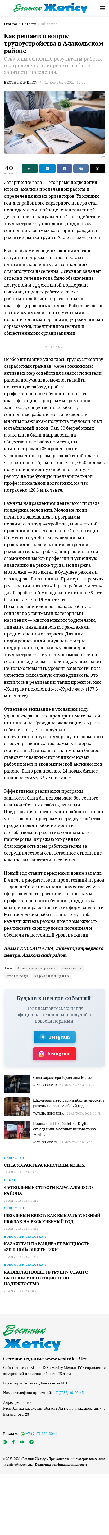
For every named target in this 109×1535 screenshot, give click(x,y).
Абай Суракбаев (45, 1085)
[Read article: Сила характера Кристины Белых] (17, 1084)
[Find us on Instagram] (5, 1442)
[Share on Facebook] (64, 168)
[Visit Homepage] (51, 8)
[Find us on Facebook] (13, 1442)
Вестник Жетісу (20, 82)
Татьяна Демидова (48, 1113)
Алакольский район (36, 968)
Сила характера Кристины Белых (62, 1077)
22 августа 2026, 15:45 (77, 1085)
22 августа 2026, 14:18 (21, 1200)
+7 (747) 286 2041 (41, 1433)
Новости (29, 24)
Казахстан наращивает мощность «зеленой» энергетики (46, 1246)
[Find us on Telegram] (31, 1442)
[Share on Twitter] (97, 168)
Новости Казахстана (25, 1236)
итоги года (17, 976)
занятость (71, 968)
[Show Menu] (102, 8)
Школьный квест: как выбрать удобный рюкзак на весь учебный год (68, 1102)
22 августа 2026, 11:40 (21, 1257)
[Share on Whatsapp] (30, 168)
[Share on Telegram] (47, 168)
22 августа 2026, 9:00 (76, 1142)
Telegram (59, 1037)
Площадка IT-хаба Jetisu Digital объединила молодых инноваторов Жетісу (64, 1129)
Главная (11, 24)
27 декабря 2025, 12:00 (65, 82)
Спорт (10, 1180)
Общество (49, 24)
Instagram (59, 1054)
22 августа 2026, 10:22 (21, 1291)
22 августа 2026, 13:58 (83, 1113)
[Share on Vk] (80, 168)
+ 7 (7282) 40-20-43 (68, 1392)
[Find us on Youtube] (22, 1442)
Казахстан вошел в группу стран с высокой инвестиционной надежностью (46, 1278)
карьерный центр (51, 976)
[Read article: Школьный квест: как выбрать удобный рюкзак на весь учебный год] (17, 1106)
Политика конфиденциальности (61, 1464)
